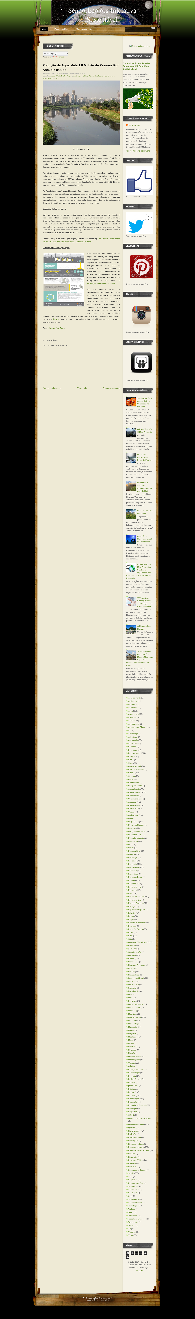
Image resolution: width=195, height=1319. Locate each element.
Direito (131, 848)
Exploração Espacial (136, 910)
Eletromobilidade (135, 877)
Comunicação (134, 789)
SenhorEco (133, 1186)
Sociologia (132, 1193)
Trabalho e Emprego (137, 1219)
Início (44, 29)
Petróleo (131, 1082)
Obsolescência (134, 1056)
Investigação (133, 991)
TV (129, 1229)
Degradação (133, 822)
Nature (56, 319)
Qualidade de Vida (101, 76)
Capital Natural (134, 766)
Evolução (132, 906)
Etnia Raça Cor (134, 900)
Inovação (132, 988)
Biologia (131, 756)
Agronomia (132, 704)
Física (130, 932)
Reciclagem (133, 1141)
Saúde (49, 78)
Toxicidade (132, 1216)
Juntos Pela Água (57, 328)
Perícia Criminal (135, 1079)
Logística (132, 1001)
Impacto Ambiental (136, 978)
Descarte (132, 828)
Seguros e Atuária (135, 1183)
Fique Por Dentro (135, 929)
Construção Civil (135, 799)
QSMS (131, 1115)
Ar (129, 730)
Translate (61, 57)
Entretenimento (134, 887)
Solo (130, 1196)
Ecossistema (133, 867)
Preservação (133, 1099)
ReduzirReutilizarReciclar (138, 1150)
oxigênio (131, 1066)
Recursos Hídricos (136, 1144)
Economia (132, 864)
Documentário (134, 851)
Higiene (131, 968)
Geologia (132, 955)
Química (131, 1127)
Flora (130, 936)
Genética (132, 945)
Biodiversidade (134, 753)
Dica (130, 844)
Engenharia (133, 883)
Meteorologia (133, 1024)
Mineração (132, 1027)
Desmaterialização (136, 838)
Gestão (75, 76)
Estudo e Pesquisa (66, 76)
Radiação (132, 1134)
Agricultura (132, 701)
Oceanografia (134, 1059)
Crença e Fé (133, 809)
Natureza (132, 1046)
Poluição (91, 76)
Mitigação (132, 1033)
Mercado (132, 1020)
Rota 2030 (132, 1167)
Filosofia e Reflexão (136, 923)
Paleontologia (134, 1073)
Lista (130, 994)
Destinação (133, 841)
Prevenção (132, 1102)
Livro (130, 998)
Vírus (130, 1235)
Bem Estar (132, 750)
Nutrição (131, 1053)
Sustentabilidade (135, 1203)
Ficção (131, 919)
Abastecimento (134, 698)
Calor (130, 763)
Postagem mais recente (52, 388)
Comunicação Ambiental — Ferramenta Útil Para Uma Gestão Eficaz (136, 66)
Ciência (57, 76)
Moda (130, 1040)
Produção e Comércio (137, 1105)
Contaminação (134, 805)
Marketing (132, 1011)
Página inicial (82, 388)
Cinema (131, 776)
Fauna (131, 916)
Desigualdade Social (136, 831)
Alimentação (133, 714)
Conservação (133, 796)
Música (131, 1043)
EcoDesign (132, 857)
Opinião (131, 1063)
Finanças (132, 926)
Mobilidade (132, 1037)
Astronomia (133, 740)
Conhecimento (134, 792)
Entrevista (132, 890)
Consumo (132, 802)
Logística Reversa (135, 1004)
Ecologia (131, 861)
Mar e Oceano (134, 1007)
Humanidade (133, 975)
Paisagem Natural (135, 1069)
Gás (130, 939)
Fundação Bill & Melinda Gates (101, 283)
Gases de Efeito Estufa (138, 942)
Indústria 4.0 (133, 985)
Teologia (131, 1209)
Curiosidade (133, 815)
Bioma (131, 760)
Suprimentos (133, 1199)
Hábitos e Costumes (136, 965)
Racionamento (134, 1131)
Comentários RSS (84, 29)
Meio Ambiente (83, 76)
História (131, 972)
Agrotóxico (132, 707)
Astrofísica (132, 737)
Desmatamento (134, 835)
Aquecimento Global (136, 727)
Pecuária (132, 1076)
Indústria (132, 981)
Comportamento (135, 786)
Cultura (131, 812)
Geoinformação (134, 952)
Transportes (133, 1222)
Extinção (131, 913)
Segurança (132, 1180)
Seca (130, 1176)
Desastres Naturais (136, 825)
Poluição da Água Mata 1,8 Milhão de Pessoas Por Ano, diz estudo (81, 67)
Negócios (132, 1050)
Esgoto (131, 893)
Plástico (131, 1089)
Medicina (132, 1014)
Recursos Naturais (136, 1147)
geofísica (132, 949)
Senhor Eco (134, 125)
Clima (130, 779)
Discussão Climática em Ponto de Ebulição (145, 457)
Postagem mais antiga (111, 388)
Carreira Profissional (136, 769)
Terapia (131, 1212)
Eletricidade (133, 874)
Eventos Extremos (136, 903)
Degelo (131, 818)
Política (131, 1092)
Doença (131, 854)
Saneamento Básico (136, 1170)
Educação (132, 870)
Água (53, 76)
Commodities (133, 783)
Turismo (131, 1225)
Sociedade (55, 78)
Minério (131, 1030)
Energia (131, 880)
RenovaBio (132, 1157)
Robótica (132, 1163)
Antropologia (133, 724)
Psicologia (132, 1108)
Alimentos (132, 717)
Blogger (139, 1270)
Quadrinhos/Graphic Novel (139, 1118)
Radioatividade (134, 1137)
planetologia (133, 1086)
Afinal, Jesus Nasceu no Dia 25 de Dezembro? (144, 539)
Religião (131, 1154)
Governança (133, 962)
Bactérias (132, 747)
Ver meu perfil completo (138, 151)
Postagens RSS (61, 29)
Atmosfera (132, 743)
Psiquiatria (132, 1112)
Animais (131, 721)
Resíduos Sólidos (135, 1160)
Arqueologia (133, 734)
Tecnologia (132, 1206)
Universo (132, 1232)
